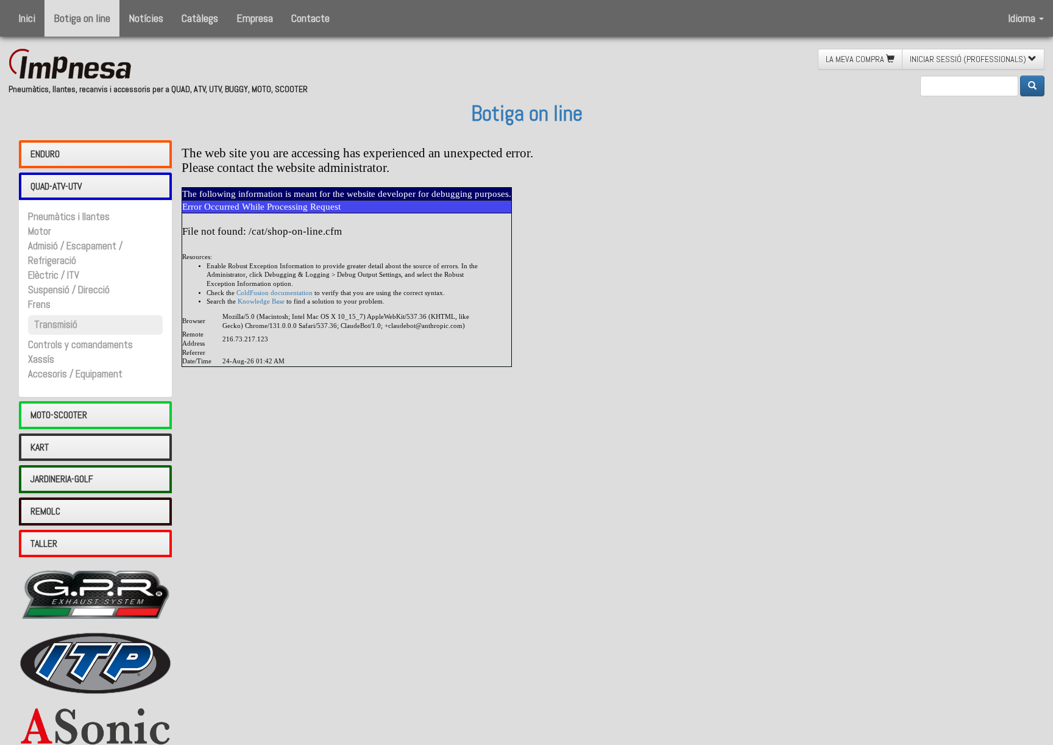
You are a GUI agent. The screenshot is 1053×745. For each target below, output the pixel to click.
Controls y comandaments (80, 344)
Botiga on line (82, 18)
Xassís (41, 359)
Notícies (146, 18)
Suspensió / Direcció (69, 289)
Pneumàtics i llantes (69, 216)
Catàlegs (200, 18)
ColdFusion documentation (274, 293)
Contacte (310, 18)
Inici (26, 18)
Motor (39, 231)
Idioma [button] (1023, 18)
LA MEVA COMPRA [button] (856, 59)
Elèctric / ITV (53, 275)
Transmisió (55, 324)
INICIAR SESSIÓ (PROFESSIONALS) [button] (969, 59)
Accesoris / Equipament (75, 374)
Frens (39, 304)
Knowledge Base (261, 301)
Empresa (254, 18)
